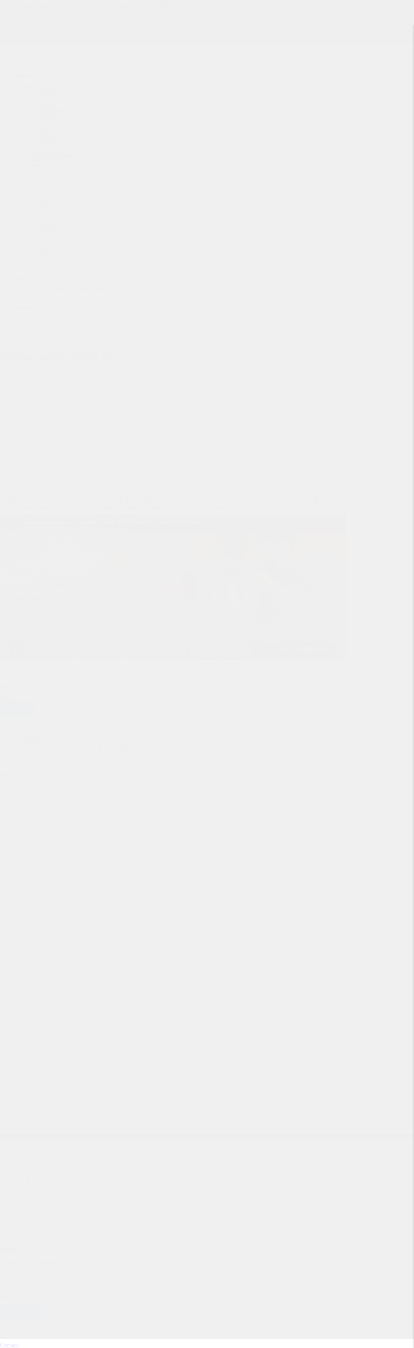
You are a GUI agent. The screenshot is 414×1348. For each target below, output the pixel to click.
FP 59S (44, 209)
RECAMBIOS (37, 160)
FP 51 (43, 198)
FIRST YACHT (51, 108)
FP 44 (43, 186)
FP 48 (43, 192)
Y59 (40, 238)
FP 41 (43, 180)
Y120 (42, 255)
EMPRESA (22, 292)
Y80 (40, 249)
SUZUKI (20, 269)
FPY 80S (45, 221)
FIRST (42, 97)
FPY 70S (45, 215)
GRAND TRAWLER (56, 154)
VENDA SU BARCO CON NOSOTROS (64, 287)
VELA (30, 85)
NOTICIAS (22, 307)
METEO (32, 302)
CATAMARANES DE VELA (52, 175)
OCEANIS (46, 114)
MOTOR (33, 126)
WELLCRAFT (25, 260)
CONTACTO (25, 316)
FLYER (43, 131)
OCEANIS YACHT (54, 120)
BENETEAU (23, 76)
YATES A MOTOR (43, 232)
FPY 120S (47, 226)
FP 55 (43, 203)
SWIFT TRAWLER (55, 149)
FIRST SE (46, 103)
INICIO (18, 67)
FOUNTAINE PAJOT (32, 165)
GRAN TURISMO (54, 143)
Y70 (40, 243)
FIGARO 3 (47, 91)
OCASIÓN (22, 278)
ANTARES (47, 137)
